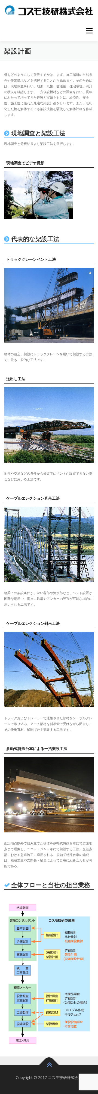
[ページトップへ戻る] (49, 1065)
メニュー (89, 30)
